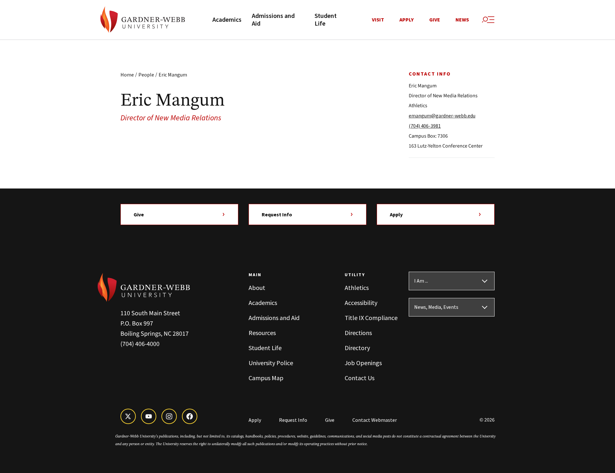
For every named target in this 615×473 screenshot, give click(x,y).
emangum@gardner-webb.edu (442, 115)
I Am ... (421, 281)
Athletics (357, 288)
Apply (406, 19)
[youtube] (148, 416)
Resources (262, 333)
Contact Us (359, 378)
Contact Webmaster (374, 420)
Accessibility (361, 303)
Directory (357, 348)
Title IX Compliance (371, 318)
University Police (271, 363)
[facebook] (189, 416)
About (257, 288)
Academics (227, 19)
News (462, 19)
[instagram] (169, 416)
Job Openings (363, 363)
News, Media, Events (436, 307)
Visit (378, 19)
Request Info (277, 214)
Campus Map (266, 378)
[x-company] (128, 416)
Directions (358, 333)
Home (127, 74)
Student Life (326, 20)
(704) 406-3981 (425, 126)
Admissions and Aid (273, 20)
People (146, 74)
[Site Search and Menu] (488, 20)
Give (434, 19)
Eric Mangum (173, 74)
